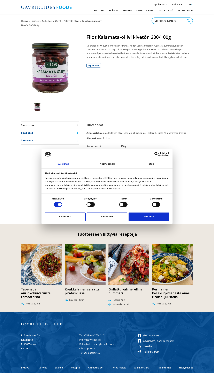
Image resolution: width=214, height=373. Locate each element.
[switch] (90, 204)
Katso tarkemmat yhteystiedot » (96, 344)
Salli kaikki (149, 216)
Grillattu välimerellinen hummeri (126, 291)
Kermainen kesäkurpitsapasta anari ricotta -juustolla (171, 293)
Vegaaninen (93, 65)
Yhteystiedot (185, 10)
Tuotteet (99, 10)
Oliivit (58, 20)
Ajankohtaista (160, 4)
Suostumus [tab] (63, 164)
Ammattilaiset (144, 10)
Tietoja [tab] (150, 164)
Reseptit (127, 10)
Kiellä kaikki (65, 216)
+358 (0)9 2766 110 (94, 335)
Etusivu (24, 20)
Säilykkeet (47, 20)
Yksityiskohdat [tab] (107, 164)
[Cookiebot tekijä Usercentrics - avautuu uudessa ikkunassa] (156, 154)
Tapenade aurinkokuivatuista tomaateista (36, 293)
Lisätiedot (27, 132)
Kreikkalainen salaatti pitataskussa (82, 291)
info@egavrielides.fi (90, 339)
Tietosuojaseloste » (89, 352)
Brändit (113, 10)
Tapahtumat (176, 4)
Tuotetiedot (28, 125)
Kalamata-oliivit (71, 20)
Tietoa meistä (165, 10)
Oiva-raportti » (87, 348)
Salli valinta (107, 216)
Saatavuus (27, 140)
